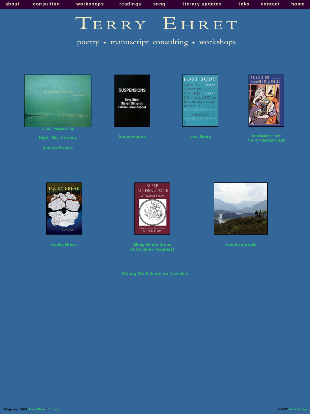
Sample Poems (58, 147)
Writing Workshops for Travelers (155, 273)
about (12, 3)
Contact (53, 409)
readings (130, 3)
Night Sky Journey (58, 137)
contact (270, 3)
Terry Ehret (36, 409)
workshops (90, 3)
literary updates (201, 3)
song (159, 3)
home (298, 3)
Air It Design (298, 409)
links (243, 3)
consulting (46, 3)
